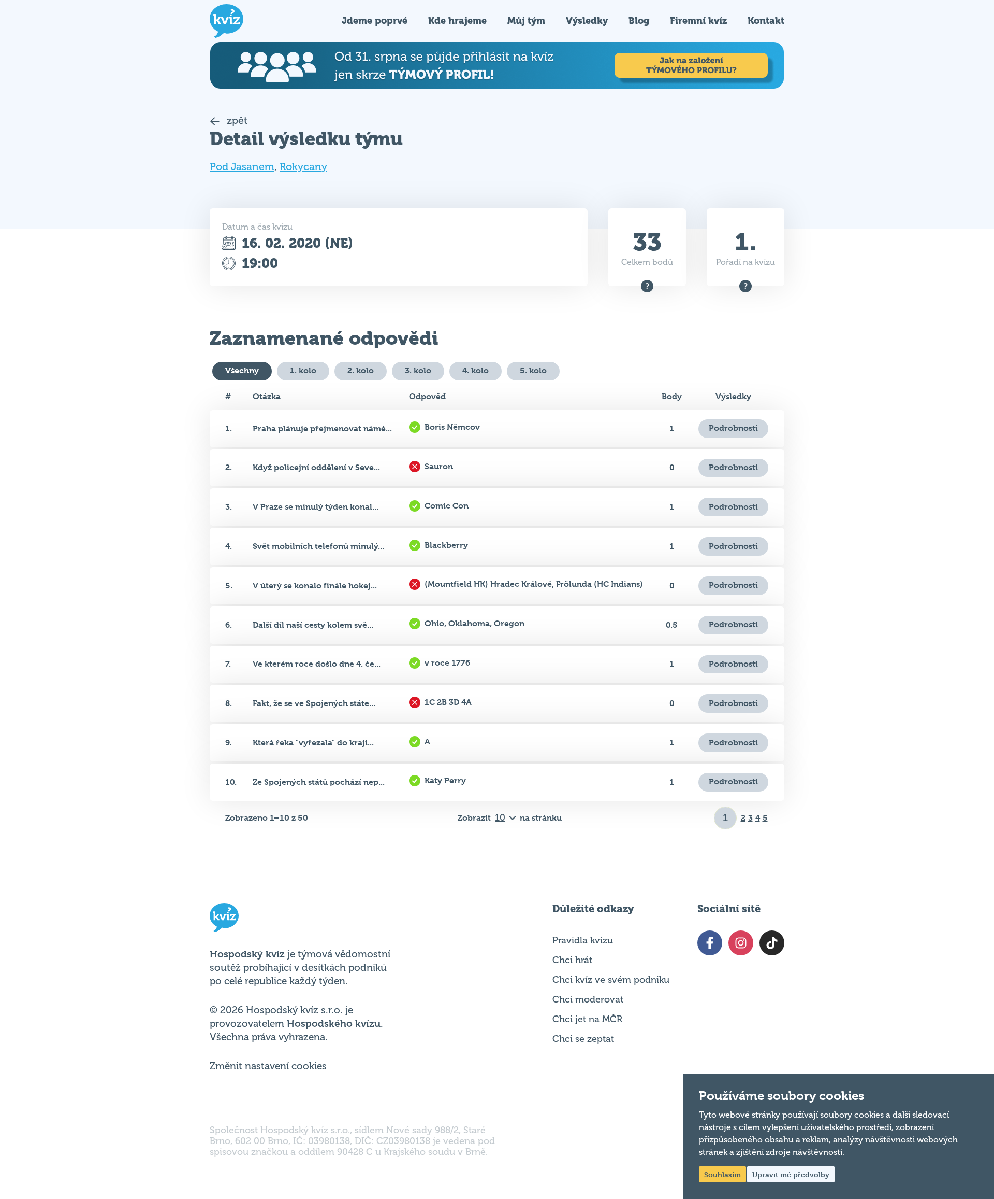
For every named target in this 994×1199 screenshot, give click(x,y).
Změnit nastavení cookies (268, 1066)
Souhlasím (722, 1174)
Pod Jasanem (242, 167)
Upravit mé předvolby (790, 1174)
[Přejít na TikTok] (771, 942)
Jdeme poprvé (374, 20)
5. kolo (533, 370)
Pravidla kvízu (582, 940)
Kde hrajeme (457, 20)
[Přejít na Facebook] (709, 942)
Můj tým (526, 20)
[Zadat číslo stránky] (725, 818)
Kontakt (766, 20)
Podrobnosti (733, 428)
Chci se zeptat (583, 1039)
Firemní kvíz (698, 20)
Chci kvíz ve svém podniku (610, 980)
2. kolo (360, 370)
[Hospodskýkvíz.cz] (226, 21)
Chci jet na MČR (587, 1019)
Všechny (242, 370)
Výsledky (587, 20)
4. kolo (475, 370)
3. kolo (418, 370)
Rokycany (303, 167)
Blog (638, 20)
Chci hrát (572, 960)
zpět (235, 120)
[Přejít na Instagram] (740, 942)
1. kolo (303, 370)
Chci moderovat (587, 999)
